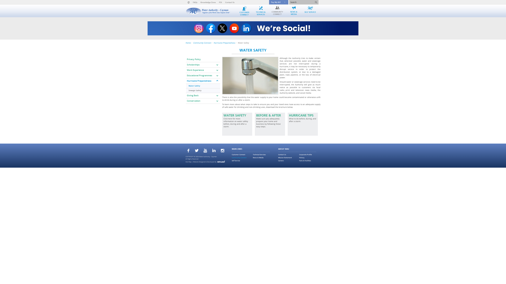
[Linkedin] (214, 151)
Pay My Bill (276, 2)
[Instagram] (222, 151)
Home (188, 43)
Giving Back (193, 95)
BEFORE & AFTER (268, 115)
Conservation (193, 101)
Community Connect (202, 43)
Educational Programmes (199, 75)
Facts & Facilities (305, 161)
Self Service (236, 161)
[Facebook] (188, 151)
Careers (281, 161)
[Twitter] (197, 151)
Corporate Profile (305, 155)
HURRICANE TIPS (301, 115)
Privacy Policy (194, 59)
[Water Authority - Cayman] (209, 11)
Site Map (188, 162)
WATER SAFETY (234, 115)
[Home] (189, 2)
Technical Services (259, 155)
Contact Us (229, 2)
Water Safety (194, 86)
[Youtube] (205, 151)
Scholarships (193, 65)
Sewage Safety (195, 90)
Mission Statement (285, 158)
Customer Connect (238, 155)
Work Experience (195, 70)
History (301, 158)
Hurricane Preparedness (224, 43)
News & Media (258, 158)
